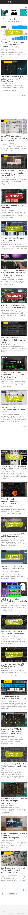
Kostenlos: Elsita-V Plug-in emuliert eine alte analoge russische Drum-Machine (11, 731)
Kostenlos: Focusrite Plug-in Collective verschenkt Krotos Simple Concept (12, 78)
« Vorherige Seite (6, 890)
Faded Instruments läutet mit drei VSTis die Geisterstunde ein (14, 600)
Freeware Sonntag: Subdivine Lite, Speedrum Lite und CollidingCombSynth (12, 44)
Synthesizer (11, 49)
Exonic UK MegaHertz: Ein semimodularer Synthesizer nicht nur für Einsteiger (14, 138)
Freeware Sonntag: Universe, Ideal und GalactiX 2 (12, 239)
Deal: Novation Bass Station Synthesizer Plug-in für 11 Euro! (14, 697)
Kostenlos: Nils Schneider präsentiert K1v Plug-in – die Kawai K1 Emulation (12, 374)
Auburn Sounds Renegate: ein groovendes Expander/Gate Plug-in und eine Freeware (12, 173)
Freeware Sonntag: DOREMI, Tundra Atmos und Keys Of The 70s (13, 766)
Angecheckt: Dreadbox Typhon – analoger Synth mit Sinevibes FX (14, 306)
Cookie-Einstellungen (8, 913)
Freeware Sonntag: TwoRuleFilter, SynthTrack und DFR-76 (13, 409)
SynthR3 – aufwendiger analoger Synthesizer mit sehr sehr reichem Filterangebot (14, 835)
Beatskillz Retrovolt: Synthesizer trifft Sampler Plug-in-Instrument (14, 800)
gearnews (9, 2)
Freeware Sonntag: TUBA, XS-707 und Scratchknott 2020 (13, 665)
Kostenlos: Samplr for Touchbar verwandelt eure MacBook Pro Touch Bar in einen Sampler (13, 272)
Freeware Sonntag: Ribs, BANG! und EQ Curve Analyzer (14, 535)
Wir (4, 911)
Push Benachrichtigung (20, 913)
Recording (11, 177)
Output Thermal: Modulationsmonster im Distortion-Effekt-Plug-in (11, 501)
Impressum (17, 911)
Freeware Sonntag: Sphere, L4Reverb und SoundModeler (12, 567)
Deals (16, 83)
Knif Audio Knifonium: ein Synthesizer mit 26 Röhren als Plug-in (13, 340)
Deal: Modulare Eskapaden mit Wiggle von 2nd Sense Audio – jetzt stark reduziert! (13, 870)
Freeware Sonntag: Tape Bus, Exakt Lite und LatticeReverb (12, 632)
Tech (9, 277)
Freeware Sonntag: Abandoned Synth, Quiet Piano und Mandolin (14, 467)
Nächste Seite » (13, 893)
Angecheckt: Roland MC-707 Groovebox (12, 206)
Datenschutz (10, 911)
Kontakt (23, 911)
